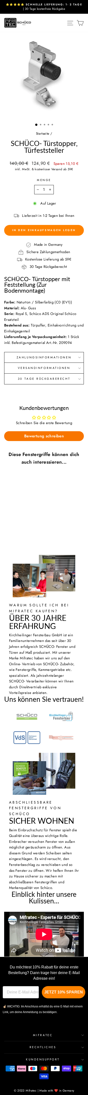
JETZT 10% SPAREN (63, 992)
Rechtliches (43, 1047)
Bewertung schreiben (44, 436)
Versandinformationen (44, 368)
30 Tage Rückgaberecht (44, 379)
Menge (44, 180)
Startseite (42, 133)
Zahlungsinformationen (44, 357)
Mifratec (43, 1035)
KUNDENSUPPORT (43, 1059)
